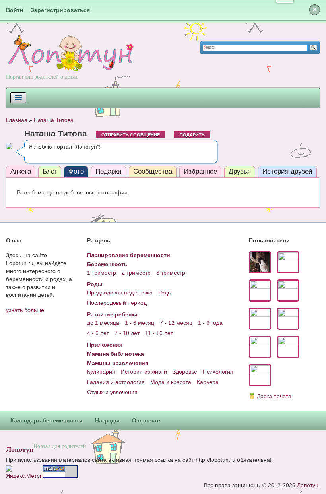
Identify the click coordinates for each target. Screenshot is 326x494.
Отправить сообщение (130, 134)
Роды (95, 284)
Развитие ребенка (112, 314)
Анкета (20, 171)
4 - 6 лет (98, 333)
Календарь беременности (46, 420)
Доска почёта (274, 396)
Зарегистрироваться (60, 10)
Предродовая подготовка (120, 292)
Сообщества (152, 171)
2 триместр (136, 272)
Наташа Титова (54, 120)
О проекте (146, 420)
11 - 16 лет (159, 333)
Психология (218, 371)
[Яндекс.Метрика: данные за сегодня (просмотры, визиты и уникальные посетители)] (23, 471)
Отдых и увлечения (112, 392)
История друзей (287, 171)
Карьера (208, 382)
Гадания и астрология (116, 382)
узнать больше (25, 310)
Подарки (108, 171)
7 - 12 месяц (176, 323)
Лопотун (19, 449)
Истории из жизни (144, 371)
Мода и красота (170, 382)
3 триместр (170, 272)
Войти (14, 10)
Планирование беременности (128, 255)
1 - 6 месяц (139, 323)
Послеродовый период (117, 303)
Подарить (192, 134)
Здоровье (185, 371)
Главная (16, 120)
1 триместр (101, 272)
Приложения (104, 344)
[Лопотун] (70, 60)
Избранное (200, 171)
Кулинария (101, 371)
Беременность (107, 264)
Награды (107, 420)
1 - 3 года (210, 323)
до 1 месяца (103, 323)
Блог (50, 171)
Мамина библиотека (115, 354)
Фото (76, 171)
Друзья (240, 171)
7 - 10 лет (127, 333)
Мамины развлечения (117, 363)
